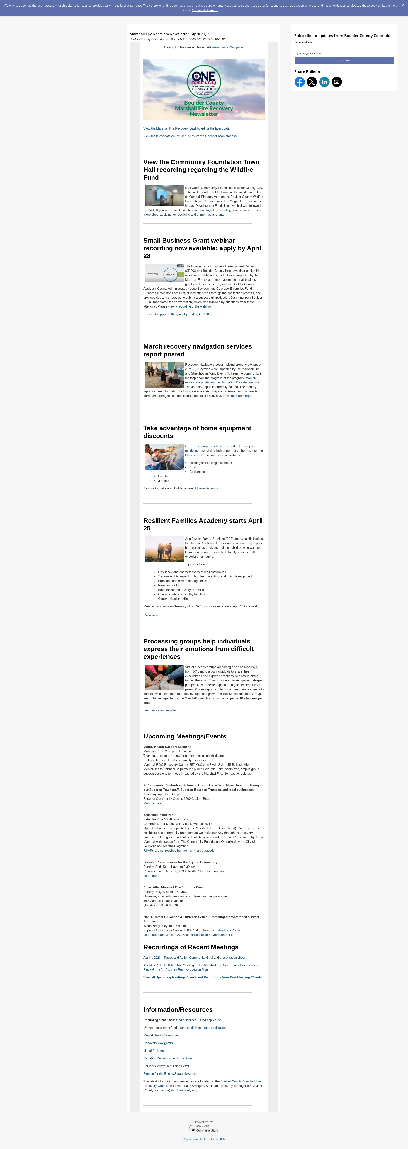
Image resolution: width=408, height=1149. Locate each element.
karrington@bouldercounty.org (176, 1090)
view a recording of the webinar (189, 306)
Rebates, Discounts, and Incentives (168, 1058)
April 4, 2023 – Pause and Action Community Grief (178, 957)
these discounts (208, 488)
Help (222, 1139)
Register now (152, 615)
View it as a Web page (227, 47)
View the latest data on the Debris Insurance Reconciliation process (190, 136)
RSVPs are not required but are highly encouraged (178, 850)
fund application (210, 1020)
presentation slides (233, 957)
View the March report (238, 396)
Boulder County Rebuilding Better (166, 1066)
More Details (152, 803)
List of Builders (153, 1050)
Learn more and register (160, 710)
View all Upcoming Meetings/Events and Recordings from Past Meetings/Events (202, 977)
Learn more (151, 875)
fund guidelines (186, 1020)
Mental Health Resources (161, 1035)
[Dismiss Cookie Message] (402, 4)
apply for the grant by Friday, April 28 (184, 314)
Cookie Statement (205, 10)
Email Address (303, 42)
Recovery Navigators (158, 1043)
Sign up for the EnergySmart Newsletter (170, 1073)
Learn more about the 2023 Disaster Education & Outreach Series (188, 935)
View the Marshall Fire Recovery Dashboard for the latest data (186, 128)
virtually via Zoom (228, 930)
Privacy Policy (190, 1139)
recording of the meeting (214, 210)
